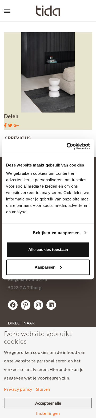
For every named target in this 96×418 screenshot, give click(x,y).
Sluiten (43, 389)
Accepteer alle (48, 402)
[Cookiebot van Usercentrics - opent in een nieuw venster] (68, 146)
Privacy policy (18, 389)
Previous (19, 137)
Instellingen (48, 413)
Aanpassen (45, 267)
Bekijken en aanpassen (56, 232)
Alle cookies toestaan (48, 249)
